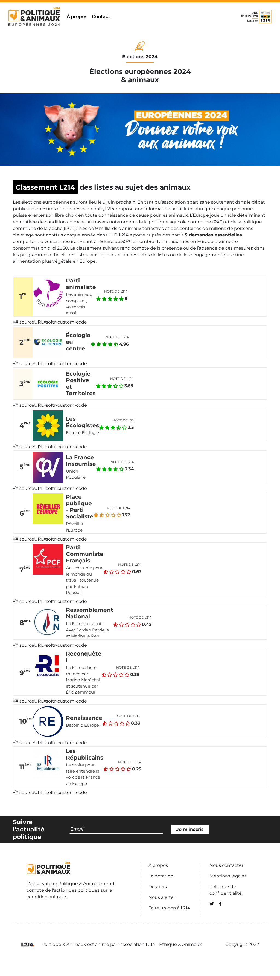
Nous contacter (226, 865)
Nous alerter (161, 897)
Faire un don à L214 (169, 908)
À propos (77, 16)
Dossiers (157, 886)
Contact (101, 16)
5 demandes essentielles (213, 235)
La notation (160, 876)
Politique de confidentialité (225, 890)
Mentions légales (228, 876)
